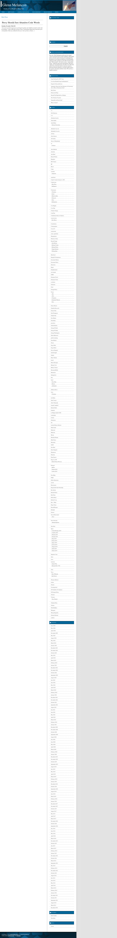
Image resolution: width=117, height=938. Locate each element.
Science (52, 512)
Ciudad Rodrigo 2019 (56, 530)
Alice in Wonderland (55, 141)
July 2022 (53, 680)
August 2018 (54, 791)
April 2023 (53, 658)
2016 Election (54, 113)
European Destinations (23, 12)
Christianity (53, 190)
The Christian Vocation (56, 97)
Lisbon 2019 (54, 471)
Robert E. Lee (54, 500)
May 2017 (53, 813)
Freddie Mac (53, 315)
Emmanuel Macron (56, 300)
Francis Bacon (54, 305)
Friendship (53, 320)
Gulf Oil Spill (54, 352)
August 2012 (54, 875)
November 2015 (54, 841)
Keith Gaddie (54, 915)
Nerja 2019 (54, 538)
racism (52, 482)
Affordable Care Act (55, 131)
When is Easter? (54, 102)
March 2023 (53, 660)
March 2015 (53, 848)
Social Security (54, 520)
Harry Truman (54, 357)
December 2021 (54, 697)
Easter (53, 194)
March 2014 (53, 860)
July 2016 (53, 828)
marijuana (54, 173)
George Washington (55, 333)
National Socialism (56, 125)
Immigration (53, 375)
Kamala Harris (54, 407)
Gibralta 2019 (55, 534)
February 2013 (54, 868)
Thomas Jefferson (54, 580)
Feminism (53, 284)
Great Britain (54, 340)
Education (53, 264)
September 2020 (54, 734)
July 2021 (53, 710)
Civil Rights (53, 205)
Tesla (52, 569)
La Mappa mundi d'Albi (56, 412)
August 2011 (54, 902)
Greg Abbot (53, 345)
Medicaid (53, 430)
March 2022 (53, 690)
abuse (53, 516)
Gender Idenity (54, 325)
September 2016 (54, 826)
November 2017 (54, 806)
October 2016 (54, 823)
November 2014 (54, 855)
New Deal (53, 447)
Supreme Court (54, 554)
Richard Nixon (54, 492)
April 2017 (53, 816)
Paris (53, 302)
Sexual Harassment (55, 514)
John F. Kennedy (54, 403)
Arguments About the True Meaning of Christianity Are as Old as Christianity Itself (62, 87)
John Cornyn (54, 400)
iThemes (19, 935)
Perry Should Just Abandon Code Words (21, 22)
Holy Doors (53, 90)
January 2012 (54, 893)
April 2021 (53, 717)
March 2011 (53, 905)
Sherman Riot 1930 (56, 565)
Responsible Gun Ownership (57, 487)
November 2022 (54, 670)
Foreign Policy (54, 289)
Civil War (53, 208)
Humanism (53, 372)
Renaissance (53, 485)
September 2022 (54, 675)
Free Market (53, 318)
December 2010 (54, 907)
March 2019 (53, 776)
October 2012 (54, 873)
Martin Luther (55, 196)
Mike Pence (53, 440)
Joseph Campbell (54, 405)
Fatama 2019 (54, 469)
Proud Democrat (36, 12)
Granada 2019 (55, 536)
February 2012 (54, 890)
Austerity (53, 151)
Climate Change (54, 210)
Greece (52, 343)
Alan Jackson (54, 136)
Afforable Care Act (55, 128)
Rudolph (53, 510)
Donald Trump (54, 241)
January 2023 (54, 665)
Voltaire (52, 605)
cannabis (53, 171)
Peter (53, 200)
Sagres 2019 (54, 542)
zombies (53, 617)
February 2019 (54, 779)
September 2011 (54, 900)
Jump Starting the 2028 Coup (57, 79)
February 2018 (54, 799)
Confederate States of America (57, 215)
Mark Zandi (53, 427)
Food (52, 287)
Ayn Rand (53, 154)
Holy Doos (54, 184)
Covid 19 (53, 228)
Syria (52, 557)
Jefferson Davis (54, 389)
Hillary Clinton (54, 367)
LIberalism (53, 420)
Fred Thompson (54, 313)
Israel (52, 380)
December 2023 (54, 648)
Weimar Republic (54, 612)
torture (52, 582)
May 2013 (53, 865)
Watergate (53, 610)
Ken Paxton (54, 576)
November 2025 (54, 633)
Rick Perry (53, 495)
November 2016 (54, 821)
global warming (54, 338)
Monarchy (53, 442)
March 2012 (53, 888)
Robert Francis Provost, (57, 461)
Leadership (53, 415)
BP (51, 164)
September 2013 (54, 863)
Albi (53, 294)
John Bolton (54, 243)
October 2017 (54, 808)
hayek (52, 360)
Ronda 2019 (54, 540)
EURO (52, 274)
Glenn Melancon (14, 4)
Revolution (53, 490)
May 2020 (53, 744)
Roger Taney (53, 505)
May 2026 (53, 628)
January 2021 (54, 724)
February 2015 (54, 851)
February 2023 (54, 663)
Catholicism (53, 182)
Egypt (52, 267)
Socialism (53, 526)
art (51, 143)
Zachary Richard (54, 615)
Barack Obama (54, 156)
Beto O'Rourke (55, 574)
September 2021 (54, 705)
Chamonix (54, 298)
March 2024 (53, 643)
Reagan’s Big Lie (48, 12)
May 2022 (53, 685)
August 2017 (54, 811)
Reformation (54, 202)
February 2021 (54, 722)
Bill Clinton (53, 161)
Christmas (54, 192)
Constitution (53, 224)
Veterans (53, 594)
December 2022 (54, 667)
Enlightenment (54, 269)
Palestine (53, 454)
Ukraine (52, 584)
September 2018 (54, 789)
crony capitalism (54, 233)
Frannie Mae (53, 310)
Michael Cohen (55, 245)
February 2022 (54, 692)
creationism (53, 231)
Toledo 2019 (54, 550)
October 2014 (54, 858)
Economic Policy (54, 262)
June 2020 (53, 742)
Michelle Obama (54, 437)
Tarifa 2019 (54, 548)
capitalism (53, 177)
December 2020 (54, 727)
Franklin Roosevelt (55, 308)
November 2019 (54, 759)
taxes (52, 559)
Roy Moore (54, 220)
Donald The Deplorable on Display (58, 95)
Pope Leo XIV (54, 459)
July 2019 (53, 769)
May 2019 (53, 771)
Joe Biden (53, 398)
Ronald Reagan (54, 507)
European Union (54, 279)
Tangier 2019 (54, 546)
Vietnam (53, 597)
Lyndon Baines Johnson (56, 425)
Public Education (54, 480)
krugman (53, 410)
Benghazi (53, 159)
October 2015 (54, 843)
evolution (53, 282)
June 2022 (53, 682)
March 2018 (53, 796)
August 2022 (54, 677)
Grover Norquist (54, 350)
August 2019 (54, 766)
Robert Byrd (53, 497)
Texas (52, 572)
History (53, 384)
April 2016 (53, 836)
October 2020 (54, 732)
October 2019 (54, 761)
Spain (52, 528)
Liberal (52, 417)
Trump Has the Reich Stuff (56, 100)
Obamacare (53, 452)
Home (3, 12)
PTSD (52, 477)
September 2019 (54, 764)
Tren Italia (53, 918)
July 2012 (53, 878)
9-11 (52, 115)
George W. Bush (54, 330)
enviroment (53, 272)
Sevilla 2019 (54, 544)
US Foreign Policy (55, 592)
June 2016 (53, 831)
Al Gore (52, 133)
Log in (52, 926)
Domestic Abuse (54, 238)
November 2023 (54, 650)
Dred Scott (53, 255)
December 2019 (54, 757)
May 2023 (53, 655)
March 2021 (53, 719)
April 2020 (53, 747)
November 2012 (54, 870)
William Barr (54, 251)
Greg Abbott (53, 347)
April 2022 (53, 687)
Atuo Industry (54, 149)
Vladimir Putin (54, 603)
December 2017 (54, 804)
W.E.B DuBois (54, 608)
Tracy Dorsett (54, 599)
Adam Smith (53, 120)
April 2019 (53, 774)
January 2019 (54, 781)
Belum (53, 467)
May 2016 (53, 833)
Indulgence (54, 186)
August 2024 (54, 638)
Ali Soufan (53, 138)
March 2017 (53, 818)
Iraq (52, 377)
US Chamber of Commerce (56, 589)
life (51, 422)
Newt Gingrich (54, 450)
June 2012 (53, 880)
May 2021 (53, 714)
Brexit (52, 166)
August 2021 (54, 707)
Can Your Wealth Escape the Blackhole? (59, 81)
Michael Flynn (55, 247)
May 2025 (53, 635)
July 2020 (53, 739)
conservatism (54, 218)
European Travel (54, 277)
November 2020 (54, 729)
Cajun (52, 169)
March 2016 (53, 838)
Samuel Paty (54, 563)
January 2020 (54, 754)
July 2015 (53, 846)
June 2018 (53, 794)
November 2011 (54, 895)
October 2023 (54, 653)
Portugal (53, 465)
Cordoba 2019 (55, 532)
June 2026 (53, 625)
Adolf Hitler (53, 123)
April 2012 (53, 885)
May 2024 (53, 640)
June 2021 (53, 712)
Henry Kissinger (54, 362)
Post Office (53, 475)
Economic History (55, 260)
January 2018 (54, 801)
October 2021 (54, 702)
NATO (52, 445)
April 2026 (53, 630)
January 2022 (54, 695)
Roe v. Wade (53, 502)
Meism (52, 435)
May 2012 (53, 883)
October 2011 (54, 898)
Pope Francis (53, 457)
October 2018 (54, 786)
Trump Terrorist (55, 249)
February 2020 (54, 752)
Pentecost (54, 198)
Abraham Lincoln (54, 118)
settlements (54, 386)
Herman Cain (54, 365)
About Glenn (11, 12)
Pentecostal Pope (54, 92)
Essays (56, 12)
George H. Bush (54, 328)
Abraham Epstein (55, 522)
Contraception (54, 226)
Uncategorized (54, 587)
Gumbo (52, 355)
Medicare (53, 432)
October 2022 (54, 672)
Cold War (53, 213)
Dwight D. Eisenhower (56, 257)
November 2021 (54, 700)
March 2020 (53, 749)
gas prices (53, 323)
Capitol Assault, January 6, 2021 (58, 179)
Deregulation (54, 236)
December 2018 (54, 784)
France (52, 292)
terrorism (53, 562)
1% (51, 110)
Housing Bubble (54, 370)
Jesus (52, 392)
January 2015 (54, 853)
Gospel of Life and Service (56, 84)
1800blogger (11, 935)
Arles (53, 296)
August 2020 (54, 737)
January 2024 (54, 645)
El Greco (53, 145)
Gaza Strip (54, 382)
